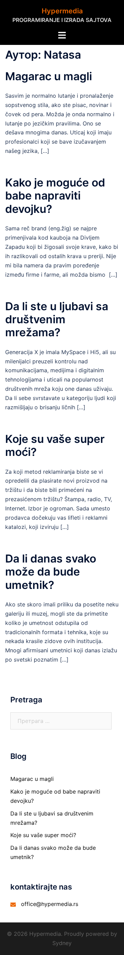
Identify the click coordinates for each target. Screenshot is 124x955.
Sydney (62, 943)
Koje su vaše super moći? (55, 445)
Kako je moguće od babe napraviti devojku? (55, 196)
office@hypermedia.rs (49, 903)
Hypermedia (62, 11)
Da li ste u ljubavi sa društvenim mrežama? (56, 319)
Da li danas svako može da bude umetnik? (50, 572)
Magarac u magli (48, 76)
